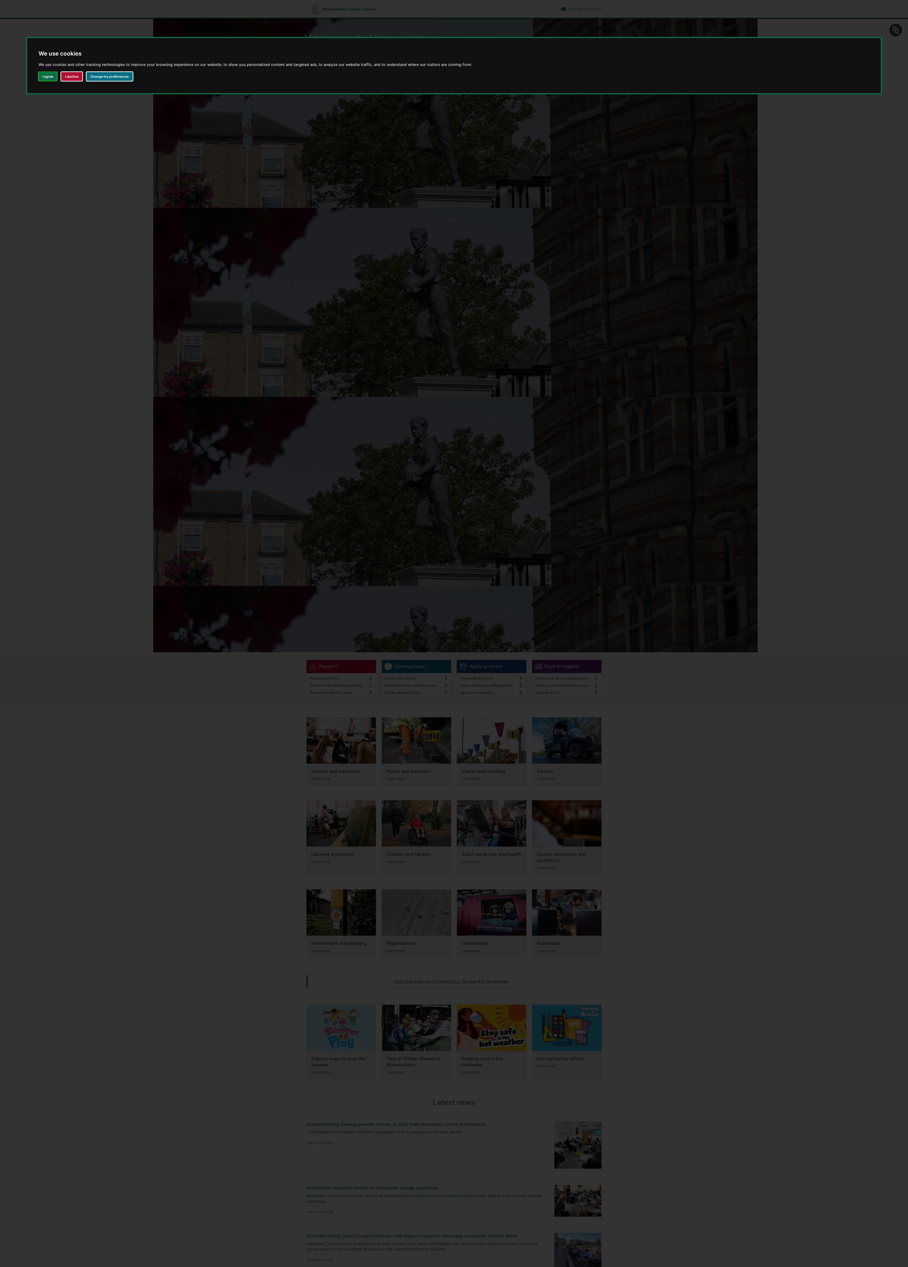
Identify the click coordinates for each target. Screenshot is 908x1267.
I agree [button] (47, 76)
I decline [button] (72, 76)
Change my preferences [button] (109, 76)
